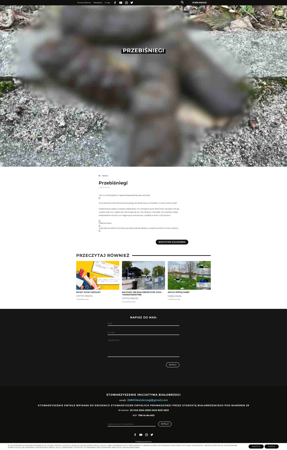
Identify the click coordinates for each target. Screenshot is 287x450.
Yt (120, 3)
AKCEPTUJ (256, 447)
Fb (115, 3)
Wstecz (105, 176)
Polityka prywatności (143, 442)
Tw (131, 3)
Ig (126, 3)
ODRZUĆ (271, 447)
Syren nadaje (199, 3)
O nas (107, 3)
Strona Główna (84, 3)
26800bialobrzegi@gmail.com (147, 400)
